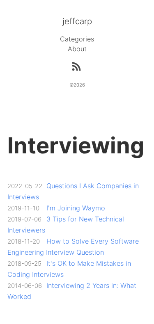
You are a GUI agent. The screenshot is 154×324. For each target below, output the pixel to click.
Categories (77, 39)
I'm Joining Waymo (75, 208)
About (77, 49)
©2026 (77, 85)
